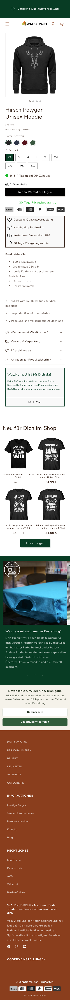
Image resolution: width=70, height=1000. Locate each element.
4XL (21, 165)
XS (9, 156)
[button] (7, 24)
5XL (33, 165)
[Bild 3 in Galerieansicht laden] (37, 101)
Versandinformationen (20, 813)
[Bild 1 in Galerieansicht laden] (30, 101)
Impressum (14, 860)
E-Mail (36, 402)
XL (45, 156)
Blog (10, 837)
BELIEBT (12, 758)
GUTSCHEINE (15, 783)
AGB (10, 876)
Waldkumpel (39, 995)
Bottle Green (33, 143)
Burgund (25, 143)
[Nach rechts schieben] (43, 675)
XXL (56, 156)
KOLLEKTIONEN (17, 742)
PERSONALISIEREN (19, 750)
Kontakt (12, 829)
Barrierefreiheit (16, 892)
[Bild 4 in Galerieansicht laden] (40, 101)
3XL (10, 165)
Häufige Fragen (16, 805)
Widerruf (12, 884)
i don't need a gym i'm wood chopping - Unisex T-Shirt (51, 527)
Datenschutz (35, 712)
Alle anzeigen (35, 543)
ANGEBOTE (14, 774)
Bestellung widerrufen (35, 722)
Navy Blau (16, 143)
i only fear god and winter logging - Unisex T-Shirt (18, 527)
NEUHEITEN (14, 766)
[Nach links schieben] (27, 675)
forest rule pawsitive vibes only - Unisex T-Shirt (51, 476)
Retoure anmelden (18, 821)
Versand (26, 130)
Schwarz (8, 143)
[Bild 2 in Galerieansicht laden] (33, 101)
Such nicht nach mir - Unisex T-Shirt (18, 476)
